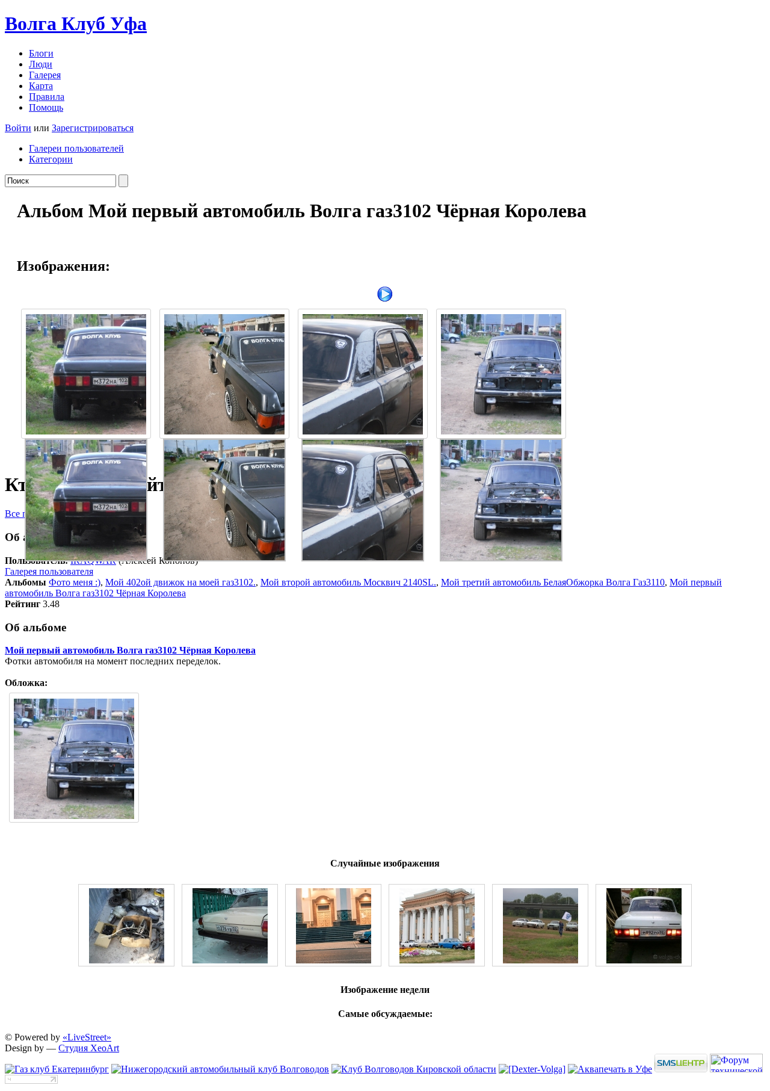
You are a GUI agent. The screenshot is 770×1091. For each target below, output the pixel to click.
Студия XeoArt (88, 1048)
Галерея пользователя (49, 571)
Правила (46, 96)
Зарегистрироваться (93, 128)
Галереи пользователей (76, 148)
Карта (41, 86)
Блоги (41, 53)
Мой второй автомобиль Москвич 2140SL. (348, 582)
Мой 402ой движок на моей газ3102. (180, 582)
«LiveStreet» (87, 1037)
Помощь (46, 107)
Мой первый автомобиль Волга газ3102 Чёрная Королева (130, 650)
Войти (18, 128)
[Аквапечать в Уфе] (610, 1069)
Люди (40, 64)
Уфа (76, 23)
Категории (51, 159)
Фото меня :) (74, 582)
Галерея (45, 75)
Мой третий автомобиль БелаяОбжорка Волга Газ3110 (553, 582)
